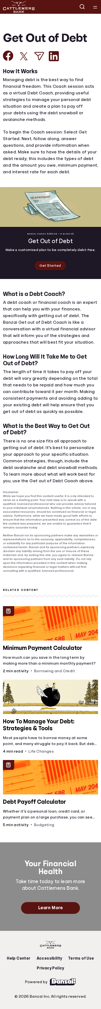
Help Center (19, 975)
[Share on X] (24, 56)
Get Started (50, 265)
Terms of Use (80, 975)
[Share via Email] (39, 56)
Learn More (50, 924)
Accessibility (49, 975)
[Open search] (82, 6)
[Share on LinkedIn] (54, 56)
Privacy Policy (50, 985)
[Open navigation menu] (95, 6)
